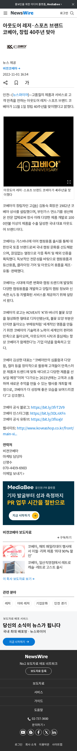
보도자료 (38, 683)
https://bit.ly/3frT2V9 (47, 407)
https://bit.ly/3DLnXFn (48, 413)
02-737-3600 (40, 719)
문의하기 (38, 725)
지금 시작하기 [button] (17, 642)
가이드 (38, 701)
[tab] (38, 683)
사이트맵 (57, 744)
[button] (5, 83)
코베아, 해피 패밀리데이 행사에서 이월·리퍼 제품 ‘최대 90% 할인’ (50, 551)
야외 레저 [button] (23, 603)
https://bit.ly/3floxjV (47, 419)
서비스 (38, 692)
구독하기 (65, 538)
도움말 (38, 710)
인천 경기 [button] (60, 603)
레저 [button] (8, 603)
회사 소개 (30, 744)
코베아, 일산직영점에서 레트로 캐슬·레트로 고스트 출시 (49, 565)
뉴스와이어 (20, 95)
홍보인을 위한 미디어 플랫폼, (38, 4)
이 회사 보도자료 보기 (18, 579)
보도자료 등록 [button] (39, 671)
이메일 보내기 (13, 473)
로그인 (18, 744)
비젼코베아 (11, 68)
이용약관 (44, 744)
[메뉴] (5, 13)
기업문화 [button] (42, 603)
